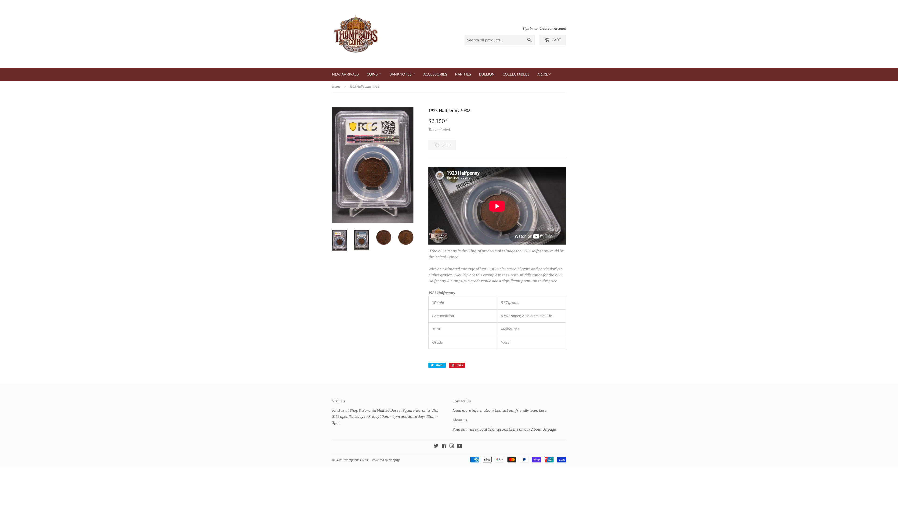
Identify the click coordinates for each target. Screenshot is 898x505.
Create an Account (553, 29)
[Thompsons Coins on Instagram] (451, 446)
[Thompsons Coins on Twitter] (436, 446)
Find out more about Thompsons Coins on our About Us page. (505, 429)
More (542, 74)
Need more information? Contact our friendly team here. (500, 410)
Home (336, 86)
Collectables (516, 74)
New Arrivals (345, 74)
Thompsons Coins (355, 460)
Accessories (435, 74)
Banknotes (401, 74)
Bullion (487, 74)
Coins (373, 74)
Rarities (463, 74)
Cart (556, 39)
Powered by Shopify (386, 460)
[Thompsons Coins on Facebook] (444, 446)
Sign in (527, 29)
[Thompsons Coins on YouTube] (459, 446)
